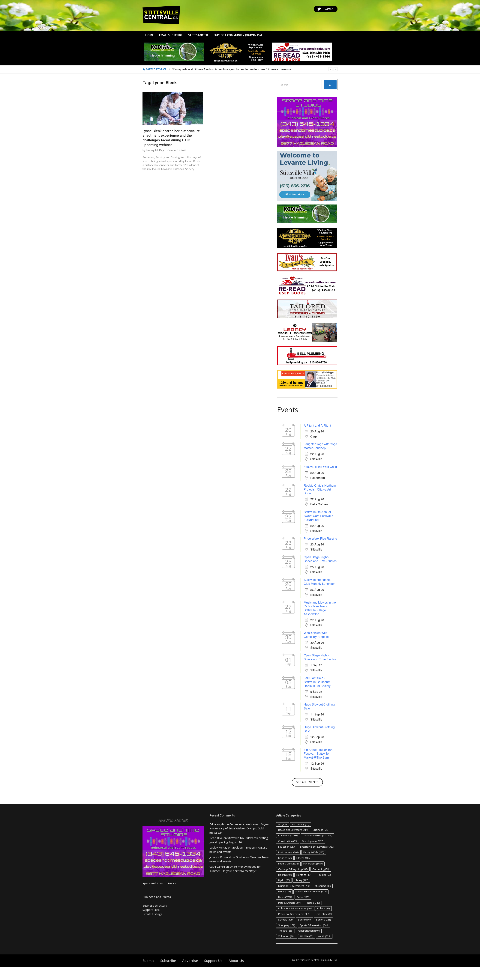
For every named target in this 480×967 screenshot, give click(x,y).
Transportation (308, 930)
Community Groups (317, 835)
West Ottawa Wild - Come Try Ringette (316, 635)
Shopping (286, 925)
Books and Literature (293, 829)
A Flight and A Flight (317, 425)
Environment (288, 852)
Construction (287, 841)
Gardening (320, 869)
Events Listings (152, 914)
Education (286, 846)
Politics (323, 908)
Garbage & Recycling (293, 869)
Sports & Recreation (314, 925)
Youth (324, 936)
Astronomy (300, 824)
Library (301, 880)
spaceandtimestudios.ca (159, 883)
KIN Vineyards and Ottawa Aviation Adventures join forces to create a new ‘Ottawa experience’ (230, 69)
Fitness (303, 858)
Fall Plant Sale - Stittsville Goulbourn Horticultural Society (317, 682)
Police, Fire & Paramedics (295, 908)
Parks (303, 897)
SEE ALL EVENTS (307, 782)
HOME (149, 35)
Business (321, 829)
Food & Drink (288, 863)
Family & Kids (313, 852)
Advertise (190, 960)
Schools (285, 919)
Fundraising (312, 863)
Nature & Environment (311, 891)
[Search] (330, 84)
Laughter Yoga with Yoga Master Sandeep (320, 446)
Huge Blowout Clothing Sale (319, 706)
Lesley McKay (155, 150)
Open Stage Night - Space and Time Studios (320, 559)
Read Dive (216, 838)
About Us (236, 960)
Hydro (284, 880)
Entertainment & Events (317, 846)
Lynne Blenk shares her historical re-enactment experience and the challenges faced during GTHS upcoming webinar (171, 138)
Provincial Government (294, 914)
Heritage (304, 874)
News (285, 897)
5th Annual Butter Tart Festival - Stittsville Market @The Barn (318, 754)
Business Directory (154, 905)
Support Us (213, 960)
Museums (323, 886)
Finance (285, 858)
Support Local (151, 910)
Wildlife (306, 936)
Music (284, 891)
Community (288, 835)
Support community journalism (238, 35)
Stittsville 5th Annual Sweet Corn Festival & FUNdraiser (319, 516)
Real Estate (323, 914)
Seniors (323, 919)
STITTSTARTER (198, 35)
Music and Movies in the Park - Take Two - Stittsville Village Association (320, 608)
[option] (253, 69)
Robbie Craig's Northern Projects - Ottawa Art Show (320, 489)
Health (285, 874)
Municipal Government (294, 886)
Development (312, 841)
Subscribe (168, 960)
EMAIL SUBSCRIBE (170, 35)
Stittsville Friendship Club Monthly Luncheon (319, 582)
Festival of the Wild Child (320, 466)
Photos (313, 902)
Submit (148, 960)
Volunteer (286, 936)
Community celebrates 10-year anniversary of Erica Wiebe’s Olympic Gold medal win (239, 828)
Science (304, 919)
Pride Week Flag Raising (320, 538)
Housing (324, 874)
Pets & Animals (289, 902)
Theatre (285, 930)
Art (282, 824)
